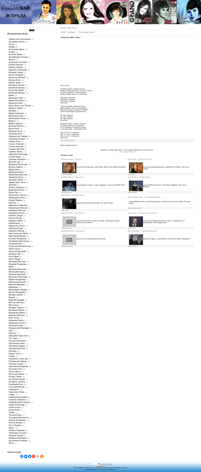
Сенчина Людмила (17, 399)
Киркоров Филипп (17, 213)
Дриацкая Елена (16, 172)
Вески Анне (14, 128)
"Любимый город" (77, 195)
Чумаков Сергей (16, 435)
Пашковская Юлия (17, 348)
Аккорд (12, 47)
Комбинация (14, 223)
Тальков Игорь (15, 415)
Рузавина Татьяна (17, 382)
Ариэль (12, 59)
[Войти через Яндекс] (33, 456)
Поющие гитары (16, 364)
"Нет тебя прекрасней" (153, 197)
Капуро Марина (16, 200)
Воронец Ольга (15, 131)
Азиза (11, 44)
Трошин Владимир (17, 420)
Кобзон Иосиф (15, 218)
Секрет (12, 394)
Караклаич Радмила (18, 205)
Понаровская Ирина (18, 361)
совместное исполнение (20, 39)
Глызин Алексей (16, 144)
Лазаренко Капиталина (19, 241)
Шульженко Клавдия (18, 440)
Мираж (12, 297)
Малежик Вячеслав (17, 269)
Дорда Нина (14, 169)
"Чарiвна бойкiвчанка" (149, 231)
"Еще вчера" (80, 231)
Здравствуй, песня (17, 182)
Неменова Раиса (16, 320)
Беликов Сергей (16, 72)
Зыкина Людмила (17, 187)
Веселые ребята (16, 126)
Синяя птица (14, 407)
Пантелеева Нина (17, 343)
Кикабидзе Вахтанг (17, 210)
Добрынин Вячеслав (18, 164)
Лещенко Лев (14, 254)
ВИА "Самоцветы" (134, 231)
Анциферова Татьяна (18, 57)
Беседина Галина (16, 85)
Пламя (12, 356)
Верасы (12, 121)
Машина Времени (17, 284)
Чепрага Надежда (17, 430)
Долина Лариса (16, 167)
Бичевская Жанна (17, 87)
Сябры (12, 412)
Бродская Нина (15, 103)
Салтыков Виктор (16, 387)
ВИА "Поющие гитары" (136, 197)
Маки (11, 266)
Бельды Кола (15, 80)
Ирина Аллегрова (67, 159)
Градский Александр (18, 154)
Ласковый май (15, 243)
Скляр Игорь (14, 410)
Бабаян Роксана (16, 64)
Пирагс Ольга (15, 353)
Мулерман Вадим (17, 310)
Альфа (12, 52)
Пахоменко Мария (17, 346)
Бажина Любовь (16, 67)
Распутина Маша (16, 374)
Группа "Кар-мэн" (67, 213)
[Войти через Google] (38, 456)
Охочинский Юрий (17, 341)
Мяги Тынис (14, 318)
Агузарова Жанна (16, 41)
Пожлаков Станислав (18, 359)
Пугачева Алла (15, 369)
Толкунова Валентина (18, 417)
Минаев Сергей (16, 295)
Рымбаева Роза (16, 384)
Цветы (11, 428)
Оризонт (12, 333)
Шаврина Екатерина (18, 438)
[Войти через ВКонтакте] (25, 456)
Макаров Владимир (17, 264)
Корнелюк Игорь (16, 228)
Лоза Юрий (14, 256)
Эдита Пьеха (65, 195)
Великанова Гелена (17, 118)
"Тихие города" (145, 177)
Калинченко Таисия (17, 195)
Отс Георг (13, 338)
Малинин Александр (18, 277)
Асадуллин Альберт (18, 62)
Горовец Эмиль (16, 151)
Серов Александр (16, 405)
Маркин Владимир (17, 279)
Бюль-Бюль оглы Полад (20, 105)
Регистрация (124, 151)
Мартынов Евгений (17, 282)
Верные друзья (15, 123)
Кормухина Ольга (17, 226)
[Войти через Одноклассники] (42, 456)
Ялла (11, 443)
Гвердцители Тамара (18, 136)
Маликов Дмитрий (17, 274)
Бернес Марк (14, 82)
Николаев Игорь (16, 325)
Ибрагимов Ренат (16, 190)
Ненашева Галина (17, 323)
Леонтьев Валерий (17, 251)
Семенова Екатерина (18, 397)
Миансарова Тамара (18, 289)
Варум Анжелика (16, 113)
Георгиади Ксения (17, 139)
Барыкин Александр (18, 70)
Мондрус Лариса (16, 307)
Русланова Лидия (17, 379)
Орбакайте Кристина (18, 336)
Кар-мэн (12, 203)
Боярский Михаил (17, 93)
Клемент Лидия (16, 215)
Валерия (12, 110)
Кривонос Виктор (16, 231)
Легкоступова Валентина (20, 246)
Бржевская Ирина (17, 100)
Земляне (13, 185)
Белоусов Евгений (17, 77)
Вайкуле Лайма (16, 108)
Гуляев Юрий (15, 157)
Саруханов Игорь (16, 392)
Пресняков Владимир (18, 366)
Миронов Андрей (16, 300)
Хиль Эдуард (15, 425)
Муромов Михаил (17, 315)
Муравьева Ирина (17, 312)
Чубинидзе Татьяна (17, 433)
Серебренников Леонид (19, 402)
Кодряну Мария (16, 220)
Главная (63, 28)
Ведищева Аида (16, 116)
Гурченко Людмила (17, 159)
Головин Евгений (16, 149)
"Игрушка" (78, 159)
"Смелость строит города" (147, 213)
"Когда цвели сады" (145, 159)
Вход (132, 151)
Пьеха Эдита (14, 371)
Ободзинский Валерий (19, 328)
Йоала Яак (13, 192)
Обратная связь (106, 464)
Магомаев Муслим (17, 261)
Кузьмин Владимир (17, 238)
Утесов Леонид (15, 422)
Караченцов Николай (18, 208)
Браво (11, 95)
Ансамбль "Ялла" (67, 177)
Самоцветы (14, 389)
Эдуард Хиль (132, 213)
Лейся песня (14, 249)
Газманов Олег (15, 133)
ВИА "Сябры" (72, 28)
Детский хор (14, 162)
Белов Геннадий (16, 75)
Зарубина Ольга (16, 177)
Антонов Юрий (15, 54)
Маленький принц (17, 272)
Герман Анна (14, 141)
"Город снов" (79, 177)
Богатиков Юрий (16, 90)
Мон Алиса (14, 305)
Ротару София (15, 376)
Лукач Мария (14, 259)
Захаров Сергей (16, 180)
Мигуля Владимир (17, 292)
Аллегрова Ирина (16, 49)
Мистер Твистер (16, 302)
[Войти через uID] (21, 456)
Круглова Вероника (17, 236)
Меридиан (13, 287)
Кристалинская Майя (18, 233)
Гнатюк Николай (16, 146)
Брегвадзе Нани (16, 98)
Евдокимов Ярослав (18, 174)
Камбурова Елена (17, 197)
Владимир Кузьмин (68, 231)
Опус (11, 330)
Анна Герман (132, 159)
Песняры (13, 351)
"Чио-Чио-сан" (79, 213)
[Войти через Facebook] (29, 456)
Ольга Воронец (133, 177)
